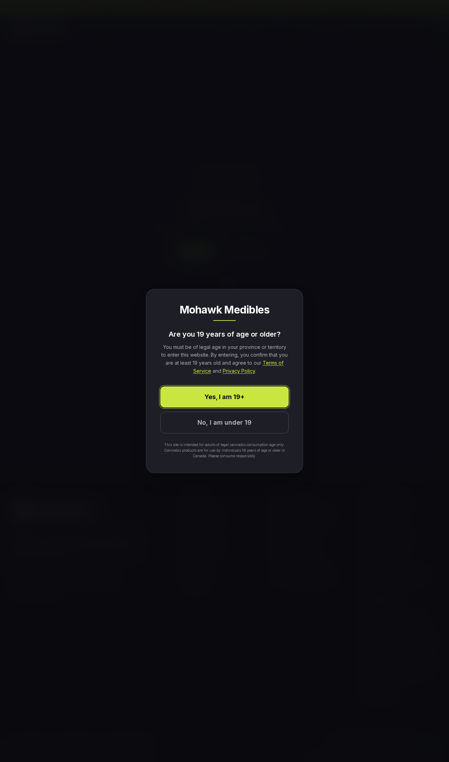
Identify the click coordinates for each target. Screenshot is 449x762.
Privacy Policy (239, 371)
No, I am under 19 (224, 422)
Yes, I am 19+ (224, 396)
